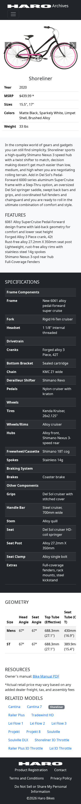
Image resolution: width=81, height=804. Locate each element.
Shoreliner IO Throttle (52, 740)
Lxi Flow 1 (15, 723)
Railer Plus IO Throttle (25, 748)
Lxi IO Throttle (60, 748)
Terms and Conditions (28, 778)
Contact (62, 769)
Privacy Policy (62, 778)
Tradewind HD (42, 715)
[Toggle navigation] (13, 14)
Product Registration (31, 770)
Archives (60, 6)
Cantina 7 (34, 706)
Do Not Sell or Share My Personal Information (41, 789)
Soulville (53, 731)
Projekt (14, 731)
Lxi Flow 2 (37, 723)
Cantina (14, 706)
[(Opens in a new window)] (40, 45)
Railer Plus (16, 715)
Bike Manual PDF (46, 676)
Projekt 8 (33, 731)
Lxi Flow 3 (59, 723)
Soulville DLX (18, 740)
